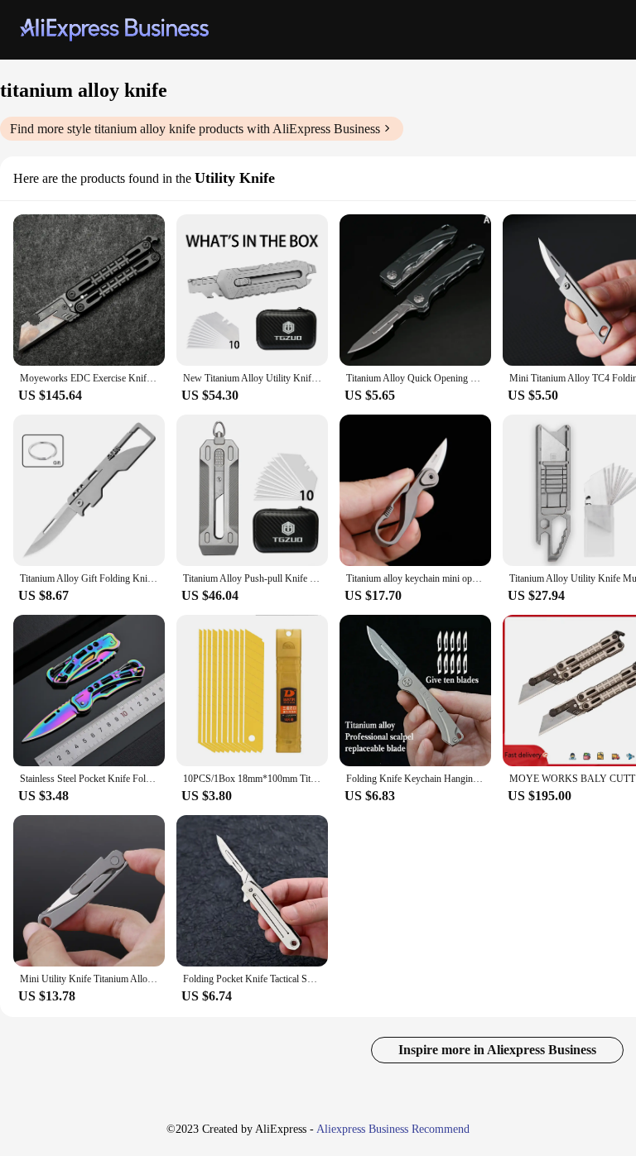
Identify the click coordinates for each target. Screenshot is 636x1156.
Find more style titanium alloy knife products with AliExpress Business (195, 129)
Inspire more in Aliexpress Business (497, 1050)
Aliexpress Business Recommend (393, 1129)
